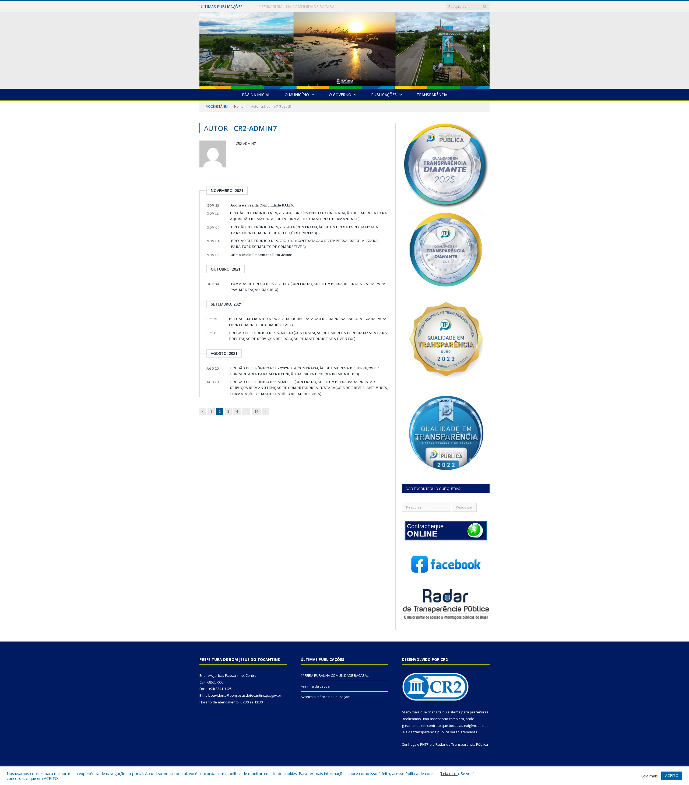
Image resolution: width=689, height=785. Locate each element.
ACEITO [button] (672, 775)
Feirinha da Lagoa (272, 6)
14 (256, 411)
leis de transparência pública (425, 732)
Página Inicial (256, 94)
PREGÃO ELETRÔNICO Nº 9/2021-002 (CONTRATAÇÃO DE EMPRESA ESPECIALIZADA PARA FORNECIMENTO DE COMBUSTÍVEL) (307, 321)
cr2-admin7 (246, 143)
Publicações (384, 94)
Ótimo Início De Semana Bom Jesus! (261, 254)
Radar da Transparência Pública (461, 744)
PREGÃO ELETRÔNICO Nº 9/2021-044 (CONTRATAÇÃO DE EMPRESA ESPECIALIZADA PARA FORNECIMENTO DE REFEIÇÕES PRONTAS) (304, 230)
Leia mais (449, 773)
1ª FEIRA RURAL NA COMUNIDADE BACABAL (334, 675)
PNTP (424, 744)
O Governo (340, 94)
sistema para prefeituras (468, 712)
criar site (435, 712)
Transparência (432, 94)
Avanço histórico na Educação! (325, 696)
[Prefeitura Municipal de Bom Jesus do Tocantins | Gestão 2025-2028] (344, 49)
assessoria (439, 718)
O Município (297, 94)
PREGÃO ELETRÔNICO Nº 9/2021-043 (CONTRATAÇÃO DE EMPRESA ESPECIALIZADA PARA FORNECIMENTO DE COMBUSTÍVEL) (304, 243)
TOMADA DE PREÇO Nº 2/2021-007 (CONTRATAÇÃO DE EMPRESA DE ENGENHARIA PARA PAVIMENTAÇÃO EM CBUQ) (307, 286)
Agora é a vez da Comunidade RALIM (262, 205)
